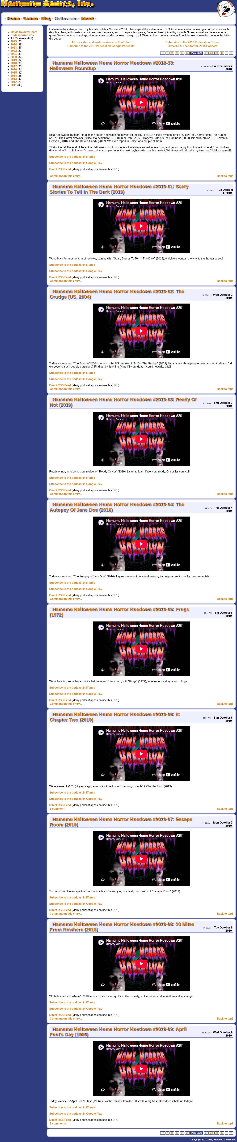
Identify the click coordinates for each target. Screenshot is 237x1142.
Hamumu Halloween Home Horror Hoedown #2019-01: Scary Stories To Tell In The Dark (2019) (118, 189)
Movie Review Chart (24, 32)
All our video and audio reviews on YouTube (101, 42)
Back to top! (225, 175)
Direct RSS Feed (60, 169)
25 (187, 53)
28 (211, 53)
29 (216, 53)
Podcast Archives (22, 35)
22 (172, 53)
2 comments (58, 1123)
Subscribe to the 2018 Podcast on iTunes (192, 42)
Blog (46, 18)
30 (222, 53)
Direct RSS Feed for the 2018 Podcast (192, 46)
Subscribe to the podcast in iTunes (72, 156)
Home (13, 18)
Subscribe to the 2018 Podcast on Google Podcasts (100, 46)
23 (177, 53)
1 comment (57, 808)
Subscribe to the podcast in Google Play (75, 162)
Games (30, 18)
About (87, 18)
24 (182, 53)
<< (162, 53)
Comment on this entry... (66, 175)
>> (231, 53)
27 (206, 53)
